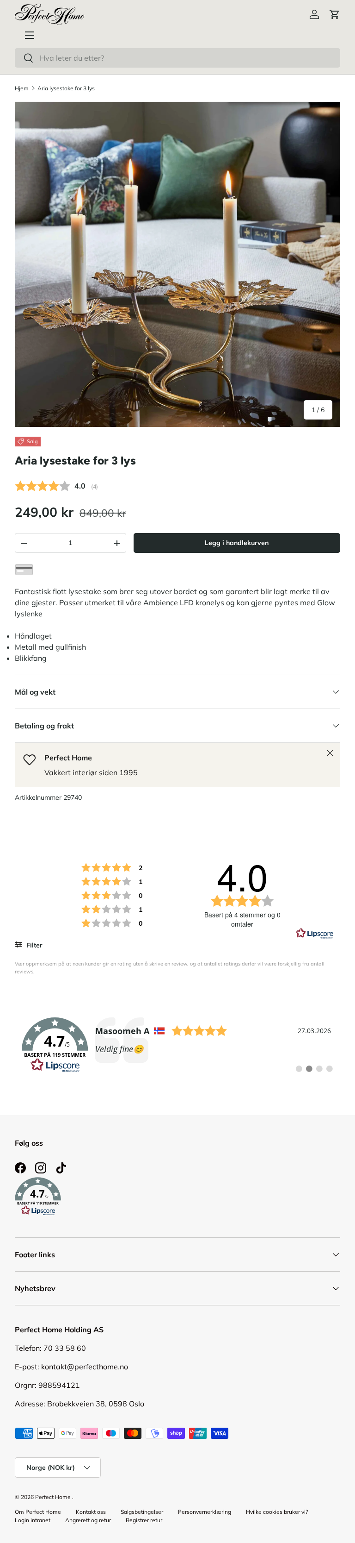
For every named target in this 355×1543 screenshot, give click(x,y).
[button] (334, 14)
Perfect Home (53, 1496)
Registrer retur (144, 1520)
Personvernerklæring (204, 1511)
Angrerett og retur (88, 1520)
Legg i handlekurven (237, 543)
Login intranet (32, 1520)
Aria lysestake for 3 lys (66, 88)
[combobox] (177, 58)
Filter (33, 945)
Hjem (22, 88)
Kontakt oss (91, 1511)
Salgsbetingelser (142, 1511)
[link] (177, 1045)
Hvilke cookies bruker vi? (277, 1511)
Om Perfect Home (38, 1511)
